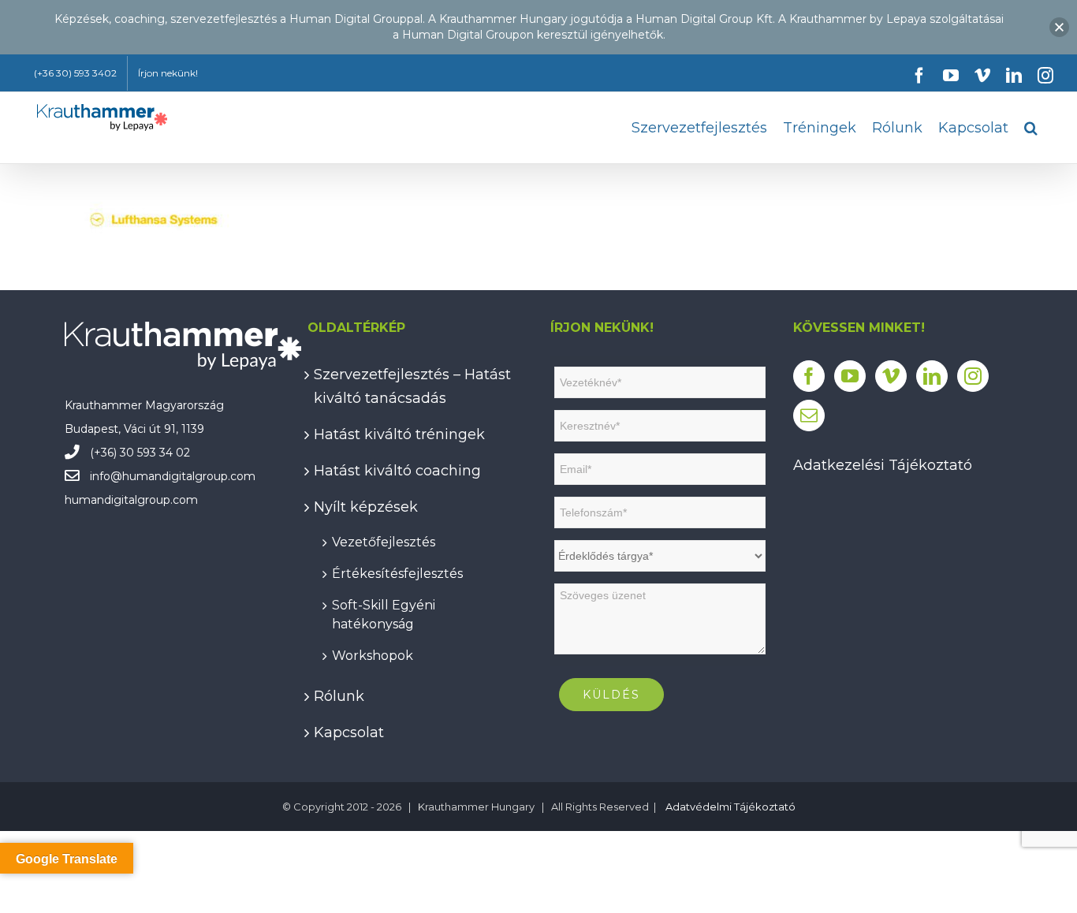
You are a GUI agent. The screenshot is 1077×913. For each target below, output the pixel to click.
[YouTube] (850, 376)
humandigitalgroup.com (188, 476)
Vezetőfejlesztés (383, 542)
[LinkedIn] (932, 376)
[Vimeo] (891, 376)
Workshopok (372, 655)
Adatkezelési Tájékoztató (882, 465)
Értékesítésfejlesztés (397, 573)
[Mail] (809, 415)
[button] (1031, 127)
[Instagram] (973, 376)
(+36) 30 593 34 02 (140, 452)
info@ (106, 476)
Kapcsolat (349, 732)
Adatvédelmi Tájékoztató (730, 806)
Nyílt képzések (366, 507)
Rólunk (339, 696)
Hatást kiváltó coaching (397, 470)
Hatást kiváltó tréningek (399, 434)
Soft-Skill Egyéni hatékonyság (383, 615)
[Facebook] (809, 376)
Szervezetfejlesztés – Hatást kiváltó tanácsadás (412, 386)
